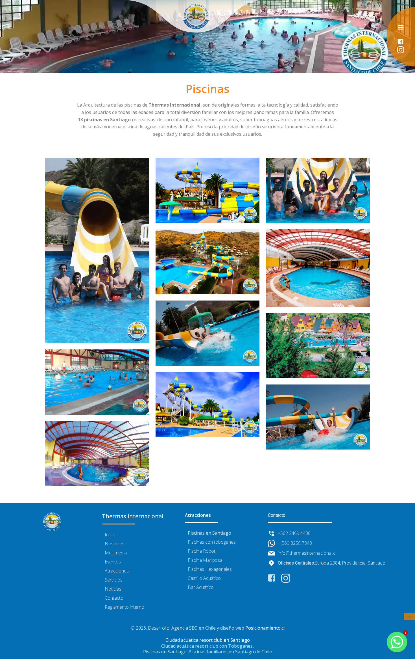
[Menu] (401, 27)
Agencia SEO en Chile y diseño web (207, 628)
